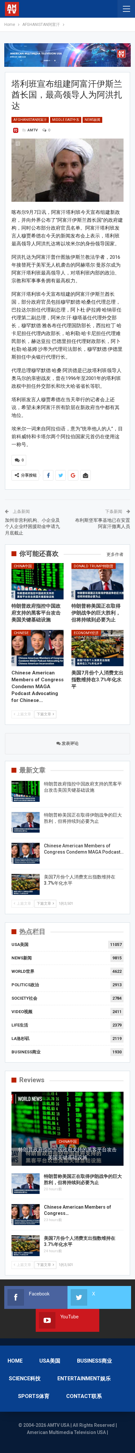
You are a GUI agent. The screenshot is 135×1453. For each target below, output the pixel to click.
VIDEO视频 (21, 1011)
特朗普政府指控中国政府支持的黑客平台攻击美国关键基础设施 (67, 1154)
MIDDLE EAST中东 (65, 120)
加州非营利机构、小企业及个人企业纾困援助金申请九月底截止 (32, 527)
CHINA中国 (23, 566)
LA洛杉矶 (20, 1038)
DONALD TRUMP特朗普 (93, 566)
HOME (15, 1361)
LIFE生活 (19, 1025)
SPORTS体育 (33, 1396)
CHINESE (21, 633)
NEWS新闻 (92, 120)
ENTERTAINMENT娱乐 (84, 1378)
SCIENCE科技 (25, 1378)
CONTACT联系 (84, 1396)
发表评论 (70, 743)
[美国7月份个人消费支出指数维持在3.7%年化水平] (97, 648)
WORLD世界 (22, 971)
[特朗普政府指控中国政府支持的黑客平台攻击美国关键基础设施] (37, 581)
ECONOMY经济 (86, 633)
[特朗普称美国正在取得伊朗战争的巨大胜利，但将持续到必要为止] (97, 581)
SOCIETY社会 (24, 998)
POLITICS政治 (25, 984)
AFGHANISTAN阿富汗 (30, 120)
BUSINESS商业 (26, 1051)
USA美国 (20, 944)
